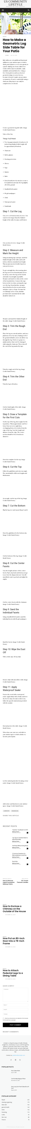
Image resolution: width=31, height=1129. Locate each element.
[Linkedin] (12, 819)
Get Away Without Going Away (20, 845)
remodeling (15, 811)
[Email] (16, 819)
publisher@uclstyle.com (18, 1055)
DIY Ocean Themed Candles (22, 881)
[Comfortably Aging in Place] (6, 1081)
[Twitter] (8, 819)
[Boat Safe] (7, 863)
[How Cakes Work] (6, 1073)
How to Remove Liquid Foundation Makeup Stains (9, 882)
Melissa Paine (15, 831)
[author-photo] (4, 915)
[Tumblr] (19, 819)
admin (7, 55)
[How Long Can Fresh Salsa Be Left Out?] (6, 1089)
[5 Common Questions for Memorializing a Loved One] (7, 855)
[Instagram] (15, 1060)
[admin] (4, 55)
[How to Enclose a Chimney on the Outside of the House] (15, 894)
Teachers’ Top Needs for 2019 (20, 830)
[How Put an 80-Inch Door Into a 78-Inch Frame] (15, 926)
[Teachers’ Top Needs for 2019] (7, 832)
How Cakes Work (15, 1070)
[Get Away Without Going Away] (7, 848)
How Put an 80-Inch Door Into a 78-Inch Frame (13, 941)
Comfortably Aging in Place (18, 1078)
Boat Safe (15, 861)
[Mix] (27, 819)
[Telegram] (23, 819)
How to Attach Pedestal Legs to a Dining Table (13, 973)
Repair (4, 36)
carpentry (6, 811)
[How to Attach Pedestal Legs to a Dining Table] (15, 958)
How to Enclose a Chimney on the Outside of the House (14, 909)
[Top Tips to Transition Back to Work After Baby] (7, 840)
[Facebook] (4, 819)
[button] (2, 10)
